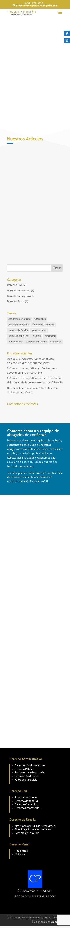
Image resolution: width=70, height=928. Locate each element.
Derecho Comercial (26, 804)
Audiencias (21, 850)
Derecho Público (24, 769)
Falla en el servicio (26, 779)
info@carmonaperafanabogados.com (37, 645)
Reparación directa (26, 776)
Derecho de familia (18, 330)
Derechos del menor (18, 336)
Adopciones (40, 319)
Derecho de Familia (18, 290)
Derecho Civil (34, 208)
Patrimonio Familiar (27, 833)
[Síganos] (67, 33)
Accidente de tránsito (19, 319)
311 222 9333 (35, 3)
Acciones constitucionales (30, 772)
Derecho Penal (15, 301)
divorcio (37, 336)
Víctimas (20, 854)
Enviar (52, 730)
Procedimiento (15, 342)
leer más (15, 247)
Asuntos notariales (26, 797)
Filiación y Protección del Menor (34, 829)
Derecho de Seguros (19, 296)
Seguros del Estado (37, 342)
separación (55, 342)
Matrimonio (50, 336)
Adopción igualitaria (18, 324)
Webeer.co (57, 921)
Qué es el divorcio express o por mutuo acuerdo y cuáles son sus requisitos (32, 199)
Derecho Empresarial (27, 808)
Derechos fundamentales (30, 765)
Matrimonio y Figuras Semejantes (35, 826)
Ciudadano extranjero (43, 324)
